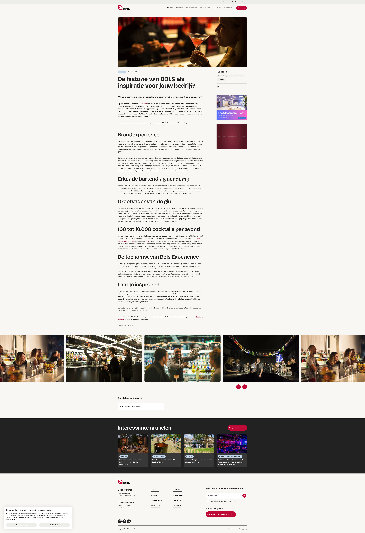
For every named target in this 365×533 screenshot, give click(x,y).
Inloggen (244, 2)
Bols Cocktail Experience (130, 407)
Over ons (226, 2)
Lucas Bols (143, 104)
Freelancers (205, 8)
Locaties (179, 8)
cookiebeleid (10, 519)
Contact (235, 2)
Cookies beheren (233, 529)
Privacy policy (243, 529)
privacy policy (231, 501)
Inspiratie (217, 8)
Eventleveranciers (237, 76)
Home (120, 14)
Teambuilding (222, 76)
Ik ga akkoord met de (223, 501)
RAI (149, 241)
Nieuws (170, 8)
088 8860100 (124, 505)
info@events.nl (125, 508)
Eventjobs (228, 8)
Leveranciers (191, 8)
